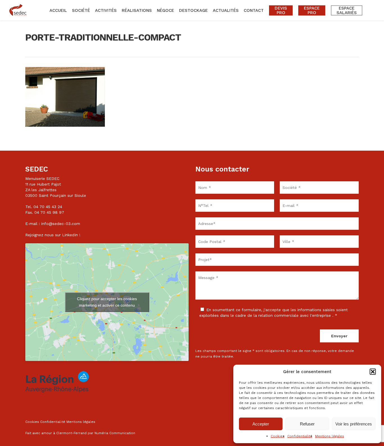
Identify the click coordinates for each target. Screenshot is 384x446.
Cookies (277, 436)
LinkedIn (70, 235)
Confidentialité (299, 436)
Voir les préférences (353, 424)
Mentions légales (329, 436)
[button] (373, 371)
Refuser (307, 424)
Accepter (260, 424)
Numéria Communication (114, 433)
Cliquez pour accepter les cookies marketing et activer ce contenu (107, 301)
